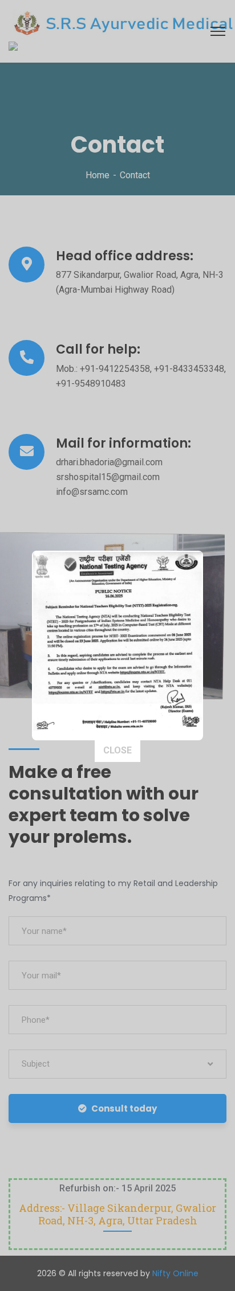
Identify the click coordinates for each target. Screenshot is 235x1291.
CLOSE (117, 750)
